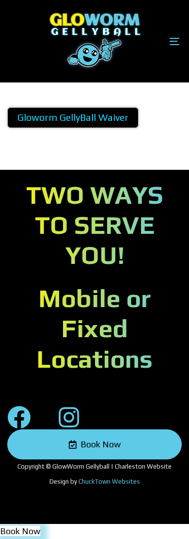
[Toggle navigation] (151, 41)
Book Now (20, 531)
